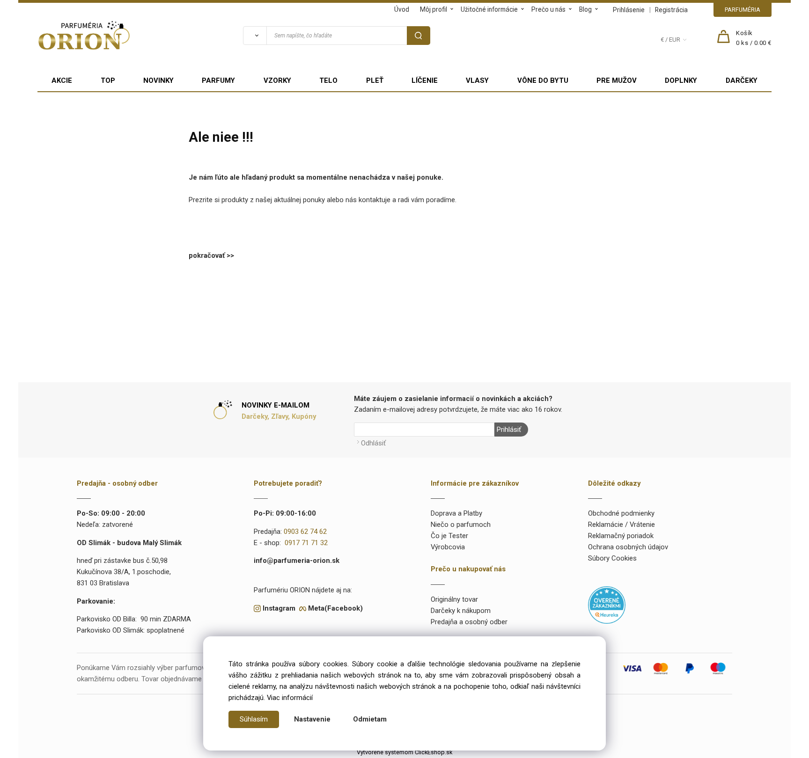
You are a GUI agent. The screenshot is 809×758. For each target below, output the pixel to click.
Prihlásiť (509, 429)
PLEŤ (374, 80)
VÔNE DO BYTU (542, 80)
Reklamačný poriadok (621, 536)
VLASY (477, 80)
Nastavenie (312, 719)
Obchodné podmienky (621, 513)
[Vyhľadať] (254, 35)
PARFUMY (218, 80)
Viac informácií (290, 697)
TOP (108, 80)
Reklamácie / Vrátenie (621, 524)
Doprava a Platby (456, 513)
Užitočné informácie (489, 9)
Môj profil (433, 9)
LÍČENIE (425, 80)
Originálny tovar (454, 599)
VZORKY (277, 80)
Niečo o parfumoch (461, 524)
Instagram (279, 608)
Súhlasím (254, 719)
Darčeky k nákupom (461, 610)
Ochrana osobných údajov (628, 547)
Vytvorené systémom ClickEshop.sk (404, 752)
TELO (328, 80)
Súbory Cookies (612, 558)
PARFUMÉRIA (742, 9)
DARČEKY (742, 80)
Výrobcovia (448, 547)
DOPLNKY (681, 80)
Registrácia (671, 10)
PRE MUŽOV (616, 80)
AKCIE (61, 80)
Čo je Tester (449, 536)
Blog (585, 9)
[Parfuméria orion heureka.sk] (606, 604)
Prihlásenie (629, 10)
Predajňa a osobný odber (469, 622)
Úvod (401, 9)
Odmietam (370, 719)
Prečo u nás (548, 9)
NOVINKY (158, 80)
